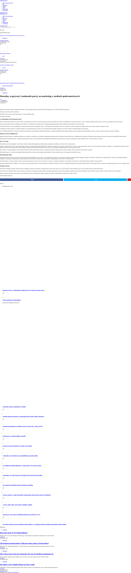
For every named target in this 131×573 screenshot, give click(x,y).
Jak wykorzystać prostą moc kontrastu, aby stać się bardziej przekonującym (26, 554)
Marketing (5, 5)
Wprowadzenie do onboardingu (5, 53)
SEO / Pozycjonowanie (8, 2)
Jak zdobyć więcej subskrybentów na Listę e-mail (17, 564)
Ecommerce (5, 10)
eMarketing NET (3, 0)
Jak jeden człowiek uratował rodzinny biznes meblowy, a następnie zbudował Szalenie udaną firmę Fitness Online (34, 524)
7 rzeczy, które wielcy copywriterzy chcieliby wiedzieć (17, 504)
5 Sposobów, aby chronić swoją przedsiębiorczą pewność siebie (20, 455)
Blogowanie (5, 9)
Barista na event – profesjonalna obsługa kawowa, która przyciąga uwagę (12, 35)
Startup (4, 6)
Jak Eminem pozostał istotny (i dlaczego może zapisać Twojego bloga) (24, 543)
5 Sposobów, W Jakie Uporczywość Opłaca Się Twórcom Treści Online (22, 475)
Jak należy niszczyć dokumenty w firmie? (14, 406)
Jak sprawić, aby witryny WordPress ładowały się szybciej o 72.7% (21, 514)
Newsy (4, 67)
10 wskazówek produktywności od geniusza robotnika (18, 485)
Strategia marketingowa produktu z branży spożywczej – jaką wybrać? (23, 426)
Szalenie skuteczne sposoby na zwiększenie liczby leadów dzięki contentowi (23, 416)
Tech (4, 7)
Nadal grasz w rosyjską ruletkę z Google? (14, 436)
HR (3, 4)
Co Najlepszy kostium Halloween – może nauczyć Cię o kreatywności (22, 465)
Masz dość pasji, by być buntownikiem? (14, 533)
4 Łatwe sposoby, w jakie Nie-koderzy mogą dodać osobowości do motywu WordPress (27, 495)
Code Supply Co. (15, 572)
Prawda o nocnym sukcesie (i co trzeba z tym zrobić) (17, 446)
